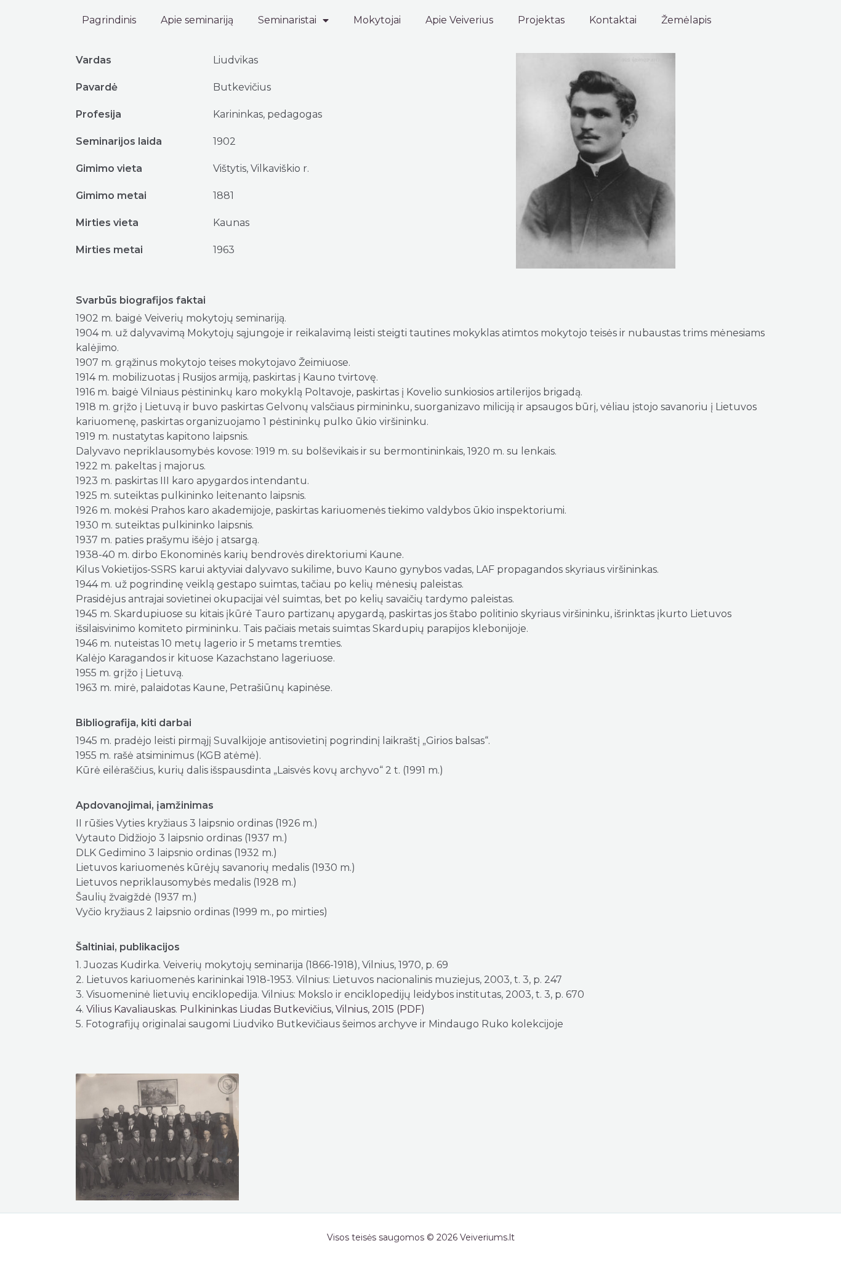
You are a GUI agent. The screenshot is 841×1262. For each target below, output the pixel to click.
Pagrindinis (109, 20)
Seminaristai (287, 20)
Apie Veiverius (459, 20)
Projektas (541, 20)
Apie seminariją (197, 20)
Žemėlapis (686, 20)
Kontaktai (613, 20)
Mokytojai (377, 20)
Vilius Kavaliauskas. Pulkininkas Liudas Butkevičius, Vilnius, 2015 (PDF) (255, 1009)
